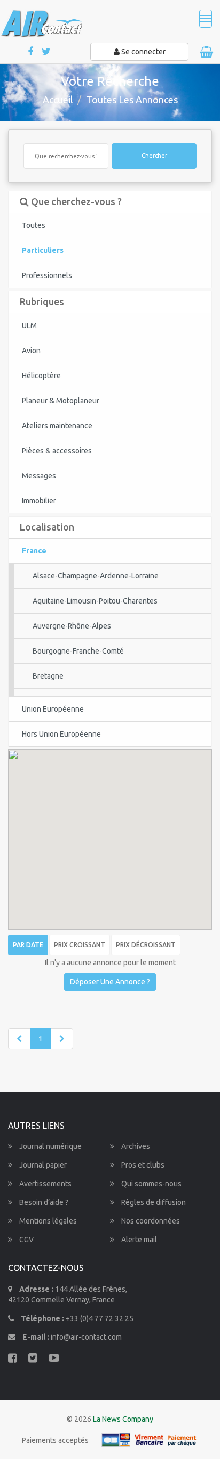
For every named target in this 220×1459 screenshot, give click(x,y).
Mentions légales (47, 1221)
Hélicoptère (41, 375)
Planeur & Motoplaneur (60, 400)
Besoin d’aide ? (43, 1202)
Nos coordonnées (150, 1221)
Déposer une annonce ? (110, 981)
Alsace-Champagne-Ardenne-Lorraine (96, 576)
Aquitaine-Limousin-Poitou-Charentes (95, 601)
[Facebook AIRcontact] (31, 52)
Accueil (58, 99)
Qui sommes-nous (151, 1183)
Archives (135, 1146)
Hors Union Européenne (61, 734)
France (34, 551)
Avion (31, 350)
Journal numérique (50, 1146)
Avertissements (45, 1183)
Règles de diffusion (153, 1202)
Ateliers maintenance (57, 425)
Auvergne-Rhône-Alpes (72, 626)
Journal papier (42, 1165)
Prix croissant (79, 944)
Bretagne (48, 676)
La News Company (123, 1419)
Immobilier (39, 500)
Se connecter (143, 51)
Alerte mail (138, 1239)
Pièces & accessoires (57, 450)
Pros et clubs (142, 1165)
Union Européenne (53, 709)
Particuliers (43, 250)
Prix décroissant (146, 944)
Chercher (154, 155)
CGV (26, 1239)
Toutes (33, 225)
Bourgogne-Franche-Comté (78, 651)
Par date (28, 944)
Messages (39, 475)
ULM (29, 325)
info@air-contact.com (86, 1337)
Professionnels (47, 275)
